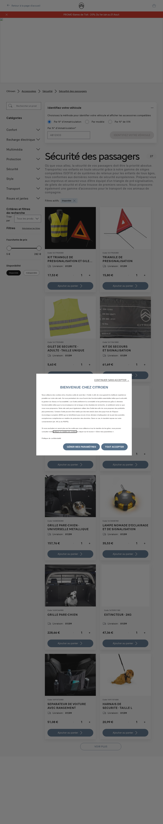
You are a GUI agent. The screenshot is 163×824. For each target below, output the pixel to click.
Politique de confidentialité (51, 438)
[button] (111, 380)
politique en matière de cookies (65, 432)
